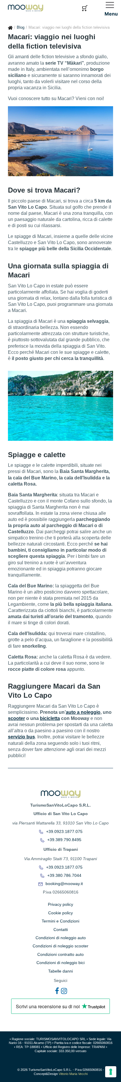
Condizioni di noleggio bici (60, 962)
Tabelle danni (60, 971)
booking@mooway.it (63, 883)
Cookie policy (60, 912)
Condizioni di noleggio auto (61, 937)
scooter (16, 718)
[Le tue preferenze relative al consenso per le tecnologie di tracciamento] (110, 1071)
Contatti (60, 929)
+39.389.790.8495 (63, 839)
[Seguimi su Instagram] (64, 990)
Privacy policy (60, 904)
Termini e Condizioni (60, 921)
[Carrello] (84, 7)
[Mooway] (25, 7)
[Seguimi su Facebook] (56, 990)
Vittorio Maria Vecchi (73, 1074)
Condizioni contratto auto (60, 954)
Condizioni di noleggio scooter (60, 946)
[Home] (10, 27)
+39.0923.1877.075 (64, 831)
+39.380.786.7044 (63, 875)
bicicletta (50, 718)
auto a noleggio (83, 712)
